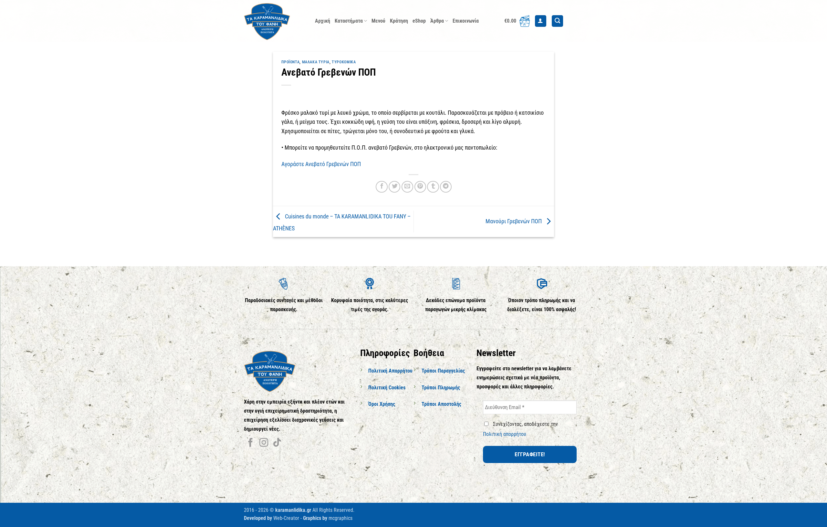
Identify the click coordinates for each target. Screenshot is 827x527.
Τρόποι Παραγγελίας (443, 371)
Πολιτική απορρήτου (504, 434)
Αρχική (322, 21)
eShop (419, 21)
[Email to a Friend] (407, 187)
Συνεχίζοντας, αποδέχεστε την (520, 429)
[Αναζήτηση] (557, 21)
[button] (517, 21)
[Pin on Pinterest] (420, 187)
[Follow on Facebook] (250, 443)
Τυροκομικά (344, 62)
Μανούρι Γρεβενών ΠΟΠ (514, 221)
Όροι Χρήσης (381, 404)
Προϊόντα (290, 62)
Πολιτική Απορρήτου (390, 371)
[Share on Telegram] (446, 187)
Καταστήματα (349, 21)
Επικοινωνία (466, 21)
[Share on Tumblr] (433, 187)
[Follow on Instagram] (263, 443)
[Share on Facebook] (381, 187)
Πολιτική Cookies (386, 388)
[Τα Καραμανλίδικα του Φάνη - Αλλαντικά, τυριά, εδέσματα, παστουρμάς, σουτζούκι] (274, 21)
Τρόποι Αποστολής (441, 404)
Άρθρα (437, 21)
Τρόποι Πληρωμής (441, 388)
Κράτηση (399, 21)
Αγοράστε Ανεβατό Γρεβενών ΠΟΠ (321, 164)
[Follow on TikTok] (277, 443)
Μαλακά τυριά (316, 62)
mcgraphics (340, 518)
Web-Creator (286, 518)
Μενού (378, 21)
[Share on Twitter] (394, 187)
